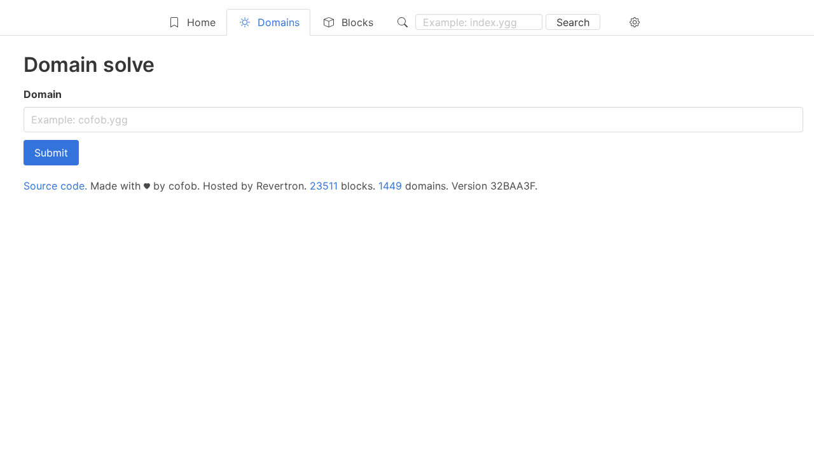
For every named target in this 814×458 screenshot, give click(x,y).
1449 (390, 185)
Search (573, 22)
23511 (324, 185)
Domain (43, 94)
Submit (51, 152)
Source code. (55, 185)
